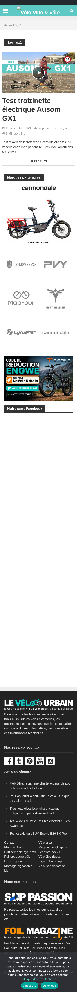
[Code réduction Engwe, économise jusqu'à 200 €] (38, 378)
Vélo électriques (49, 856)
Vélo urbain (46, 842)
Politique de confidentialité (38, 979)
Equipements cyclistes (20, 852)
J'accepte (29, 985)
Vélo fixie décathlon (51, 866)
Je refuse (49, 985)
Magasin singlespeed (53, 847)
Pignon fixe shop (50, 861)
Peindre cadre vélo (17, 856)
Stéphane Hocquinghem (54, 128)
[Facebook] (9, 760)
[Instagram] (51, 760)
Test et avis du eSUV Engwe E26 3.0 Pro (38, 833)
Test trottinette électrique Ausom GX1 (31, 109)
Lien (7, 870)
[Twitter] (19, 760)
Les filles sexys (49, 852)
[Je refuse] (72, 972)
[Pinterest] (30, 760)
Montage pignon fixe (18, 866)
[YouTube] (40, 760)
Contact (9, 842)
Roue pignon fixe (16, 861)
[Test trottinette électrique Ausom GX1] (38, 72)
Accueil (9, 25)
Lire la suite (38, 161)
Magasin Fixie (14, 847)
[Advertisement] (38, 463)
